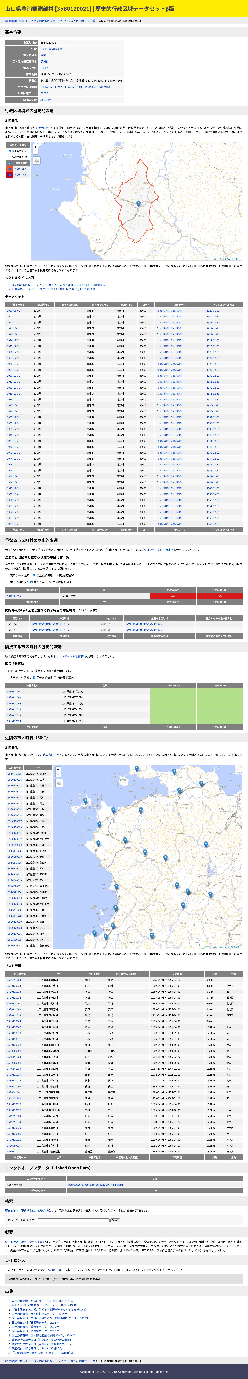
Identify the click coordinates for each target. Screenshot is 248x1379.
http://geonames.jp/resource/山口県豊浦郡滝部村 (96, 1184)
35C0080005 (14, 1145)
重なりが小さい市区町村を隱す (52, 582)
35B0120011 (14, 1039)
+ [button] (35, 146)
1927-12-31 (13, 358)
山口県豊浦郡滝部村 (52, 49)
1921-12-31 (13, 322)
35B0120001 (14, 691)
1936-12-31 (13, 411)
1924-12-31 (13, 340)
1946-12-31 (13, 470)
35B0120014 (14, 715)
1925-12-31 (13, 346)
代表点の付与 (51, 755)
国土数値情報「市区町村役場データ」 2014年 (39, 1314)
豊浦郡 (44, 61)
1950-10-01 (13, 494)
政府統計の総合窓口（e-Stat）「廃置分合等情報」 (42, 1340)
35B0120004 (14, 703)
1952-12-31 (13, 512)
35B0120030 (14, 1110)
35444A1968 (14, 979)
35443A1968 (14, 1098)
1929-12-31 (13, 369)
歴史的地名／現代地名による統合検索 (28, 1210)
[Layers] (36, 160)
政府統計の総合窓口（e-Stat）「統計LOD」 (38, 1348)
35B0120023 (14, 1015)
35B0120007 (14, 1027)
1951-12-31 (13, 506)
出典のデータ (45, 128)
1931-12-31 (13, 381)
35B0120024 (14, 721)
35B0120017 (14, 1074)
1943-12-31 (13, 452)
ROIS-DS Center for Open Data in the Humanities (137, 1372)
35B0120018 (14, 1080)
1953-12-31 (13, 518)
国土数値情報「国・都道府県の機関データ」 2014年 (43, 1335)
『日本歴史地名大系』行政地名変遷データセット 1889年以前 (49, 1309)
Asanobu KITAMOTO (92, 1372)
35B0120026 (14, 1139)
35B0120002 (14, 697)
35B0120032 (14, 1044)
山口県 (44, 68)
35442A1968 (14, 1068)
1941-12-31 (13, 440)
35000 (44, 93)
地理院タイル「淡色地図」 (230, 258)
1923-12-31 (13, 334)
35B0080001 (14, 1092)
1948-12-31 (13, 482)
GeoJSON (176, 310)
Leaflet (215, 258)
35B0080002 (14, 1050)
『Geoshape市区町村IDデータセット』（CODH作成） (44, 1353)
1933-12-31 (13, 393)
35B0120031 (14, 1151)
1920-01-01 (13, 310)
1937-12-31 (13, 417)
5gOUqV (45, 99)
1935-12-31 (13, 405)
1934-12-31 (13, 399)
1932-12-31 (13, 387)
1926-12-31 (13, 352)
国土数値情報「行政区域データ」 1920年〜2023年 (42, 1301)
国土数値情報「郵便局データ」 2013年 (35, 1322)
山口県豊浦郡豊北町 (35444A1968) (144, 624)
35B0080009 (14, 1086)
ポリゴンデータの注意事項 (157, 550)
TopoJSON (162, 310)
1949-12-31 (13, 488)
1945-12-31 (13, 464)
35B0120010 (14, 1033)
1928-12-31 (13, 363)
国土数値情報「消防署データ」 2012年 (35, 1331)
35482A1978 (14, 1122)
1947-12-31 (13, 476)
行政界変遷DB (19, 157)
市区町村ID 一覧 (85, 21)
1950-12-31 (13, 500)
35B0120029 (14, 1127)
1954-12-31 (13, 523)
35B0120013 (14, 709)
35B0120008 (14, 1133)
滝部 (43, 55)
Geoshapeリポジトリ (18, 21)
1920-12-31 (13, 316)
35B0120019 (14, 1104)
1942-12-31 (13, 446)
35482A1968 (14, 1116)
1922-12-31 (13, 328)
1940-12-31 (13, 435)
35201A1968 (14, 596)
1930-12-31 (13, 375)
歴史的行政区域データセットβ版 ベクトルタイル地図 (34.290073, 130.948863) (59, 285)
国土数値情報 (18, 151)
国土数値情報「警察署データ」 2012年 (35, 1327)
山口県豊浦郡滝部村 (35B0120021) (50, 624)
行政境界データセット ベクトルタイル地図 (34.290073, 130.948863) (53, 289)
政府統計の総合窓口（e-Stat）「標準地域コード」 (42, 1344)
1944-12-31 (13, 458)
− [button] (35, 151)
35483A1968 (14, 1056)
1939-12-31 (13, 429)
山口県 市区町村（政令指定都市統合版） (87, 87)
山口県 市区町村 (50, 87)
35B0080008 (14, 1062)
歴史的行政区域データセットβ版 (53, 21)
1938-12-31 (13, 423)
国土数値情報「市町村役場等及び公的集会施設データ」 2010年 (50, 1318)
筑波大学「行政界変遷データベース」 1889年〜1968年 (45, 1305)
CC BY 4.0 (54, 1269)
